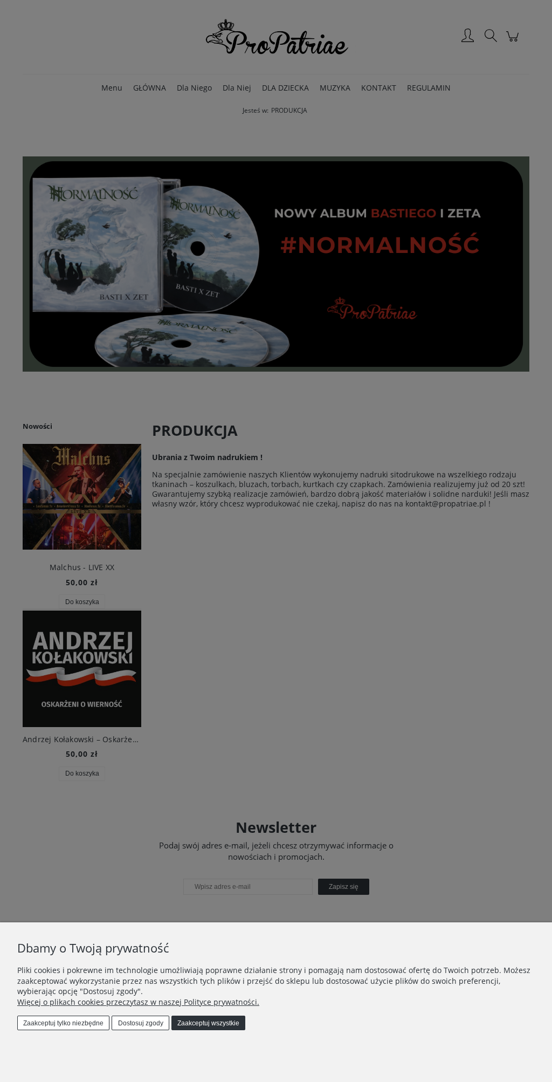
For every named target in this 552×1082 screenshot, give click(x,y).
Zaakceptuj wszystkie (208, 1023)
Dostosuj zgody (140, 1023)
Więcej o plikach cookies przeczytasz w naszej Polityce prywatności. (138, 1002)
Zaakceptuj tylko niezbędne (63, 1023)
